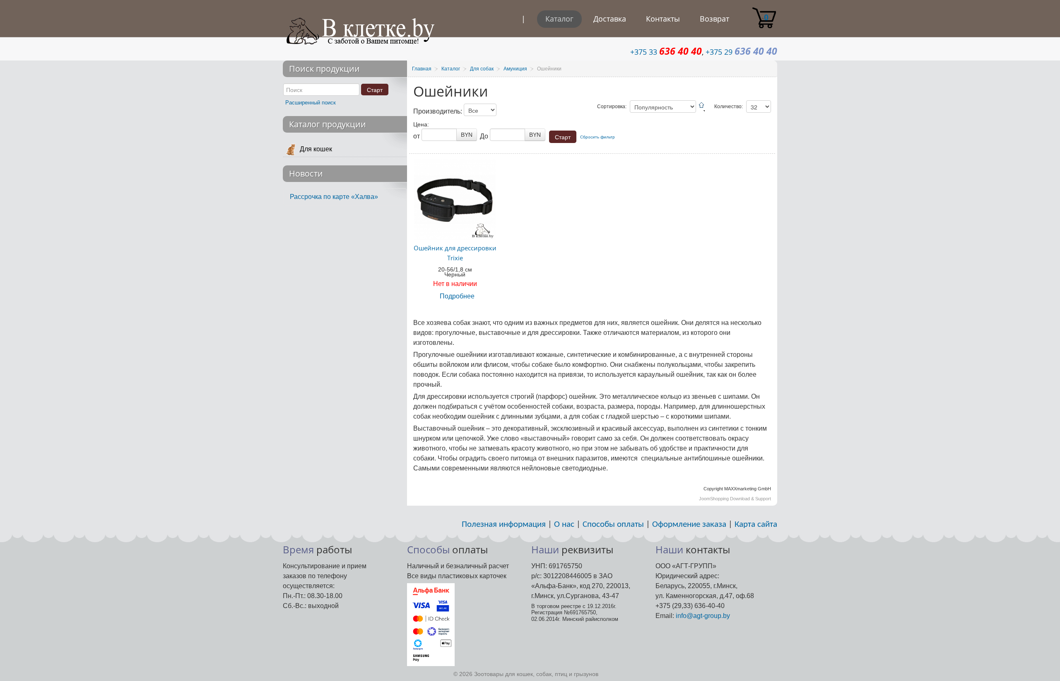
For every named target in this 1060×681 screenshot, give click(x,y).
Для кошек (316, 149)
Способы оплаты (613, 524)
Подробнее (457, 296)
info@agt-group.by (703, 615)
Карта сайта (756, 524)
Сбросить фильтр (597, 137)
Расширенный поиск (310, 102)
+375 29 (741, 52)
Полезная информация (504, 524)
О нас (564, 524)
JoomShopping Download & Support (735, 498)
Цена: (421, 124)
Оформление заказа (689, 524)
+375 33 (666, 52)
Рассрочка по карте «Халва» (334, 196)
